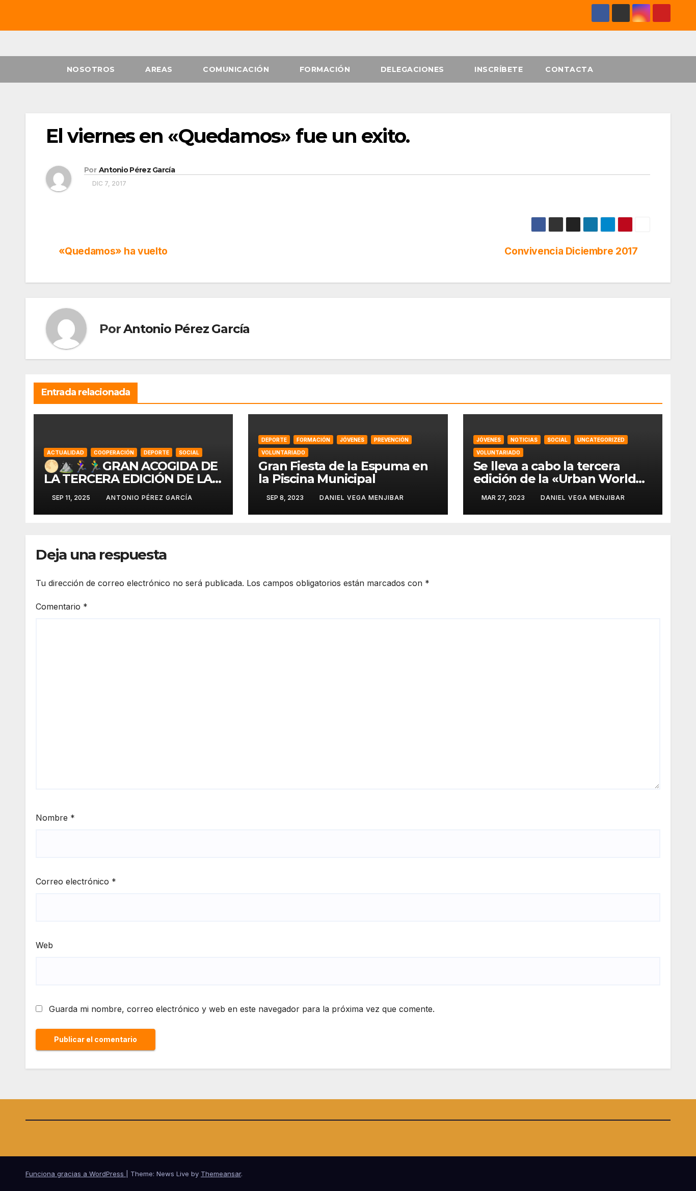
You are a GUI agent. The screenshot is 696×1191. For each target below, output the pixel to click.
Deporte (156, 452)
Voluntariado (283, 452)
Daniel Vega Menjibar (361, 497)
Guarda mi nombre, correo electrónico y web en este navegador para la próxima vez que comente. (242, 1009)
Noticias (524, 440)
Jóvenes (352, 440)
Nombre (55, 818)
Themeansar (221, 1174)
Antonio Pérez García (137, 169)
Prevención (391, 440)
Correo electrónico (76, 881)
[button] (663, 69)
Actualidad (65, 452)
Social (189, 452)
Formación (326, 69)
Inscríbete (498, 69)
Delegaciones (414, 69)
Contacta (569, 69)
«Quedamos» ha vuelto (113, 251)
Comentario (62, 606)
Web (44, 945)
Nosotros (92, 69)
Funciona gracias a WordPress (75, 1174)
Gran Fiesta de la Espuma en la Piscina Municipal (343, 472)
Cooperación (114, 452)
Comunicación (237, 69)
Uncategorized (601, 440)
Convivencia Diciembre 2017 (570, 251)
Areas (160, 69)
